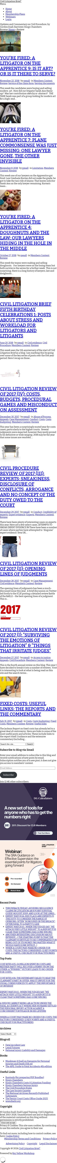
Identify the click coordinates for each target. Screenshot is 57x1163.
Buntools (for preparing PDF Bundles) (25, 1077)
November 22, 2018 (9, 80)
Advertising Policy (15, 1143)
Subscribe (8, 775)
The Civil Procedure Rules (19, 1088)
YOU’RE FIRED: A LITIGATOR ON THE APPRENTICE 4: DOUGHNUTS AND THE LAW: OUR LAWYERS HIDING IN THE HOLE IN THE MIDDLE (26, 232)
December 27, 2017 (9, 657)
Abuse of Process (42, 416)
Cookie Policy (12, 1136)
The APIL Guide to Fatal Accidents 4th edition (29, 1066)
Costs (42, 419)
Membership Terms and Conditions (22, 1138)
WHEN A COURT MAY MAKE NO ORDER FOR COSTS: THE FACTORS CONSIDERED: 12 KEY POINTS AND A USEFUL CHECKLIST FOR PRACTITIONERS (31, 950)
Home (9, 9)
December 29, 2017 (9, 512)
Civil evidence (34, 342)
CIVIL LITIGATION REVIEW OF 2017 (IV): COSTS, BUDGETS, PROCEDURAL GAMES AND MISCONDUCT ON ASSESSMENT (28, 399)
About (9, 11)
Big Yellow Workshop (23, 1153)
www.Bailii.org (13, 1101)
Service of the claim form (21, 83)
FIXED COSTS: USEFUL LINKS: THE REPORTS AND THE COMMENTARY (28, 709)
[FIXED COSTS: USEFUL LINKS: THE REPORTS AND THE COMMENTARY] (10, 696)
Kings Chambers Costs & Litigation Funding (28, 1082)
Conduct (34, 419)
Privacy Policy (50, 1138)
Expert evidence (17, 514)
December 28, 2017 (9, 580)
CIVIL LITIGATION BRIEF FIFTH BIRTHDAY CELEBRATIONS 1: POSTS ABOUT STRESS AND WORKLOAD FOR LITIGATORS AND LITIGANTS (25, 319)
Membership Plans (15, 14)
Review (3, 83)
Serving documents (45, 83)
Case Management (19, 419)
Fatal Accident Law (15, 1045)
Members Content (43, 80)
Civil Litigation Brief (11, 1)
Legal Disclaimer (48, 1143)
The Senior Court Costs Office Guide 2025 (27, 1098)
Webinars (11, 16)
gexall (27, 80)
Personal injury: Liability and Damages (25, 1050)
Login (8, 19)
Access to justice (41, 657)
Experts (30, 514)
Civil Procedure (17, 660)
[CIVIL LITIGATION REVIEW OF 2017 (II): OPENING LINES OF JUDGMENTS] (10, 556)
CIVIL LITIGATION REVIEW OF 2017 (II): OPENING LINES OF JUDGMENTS (28, 569)
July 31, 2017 (6, 721)
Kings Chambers (14, 1080)
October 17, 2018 (8, 255)
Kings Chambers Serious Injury (22, 1085)
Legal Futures (13, 1047)
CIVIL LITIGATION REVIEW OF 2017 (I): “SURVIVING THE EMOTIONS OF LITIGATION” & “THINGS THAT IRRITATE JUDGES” (28, 640)
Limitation (37, 168)
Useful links (40, 723)
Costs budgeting (41, 721)
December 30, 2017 (9, 416)
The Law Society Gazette (18, 1090)
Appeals (4, 419)
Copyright (32, 1143)
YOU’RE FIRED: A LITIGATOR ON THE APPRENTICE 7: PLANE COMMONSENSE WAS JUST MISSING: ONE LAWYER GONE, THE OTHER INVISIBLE (28, 145)
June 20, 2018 (6, 342)
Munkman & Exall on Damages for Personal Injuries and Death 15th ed (28, 1062)
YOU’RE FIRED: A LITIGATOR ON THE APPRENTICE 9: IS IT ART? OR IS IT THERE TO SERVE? (27, 65)
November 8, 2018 (9, 168)
